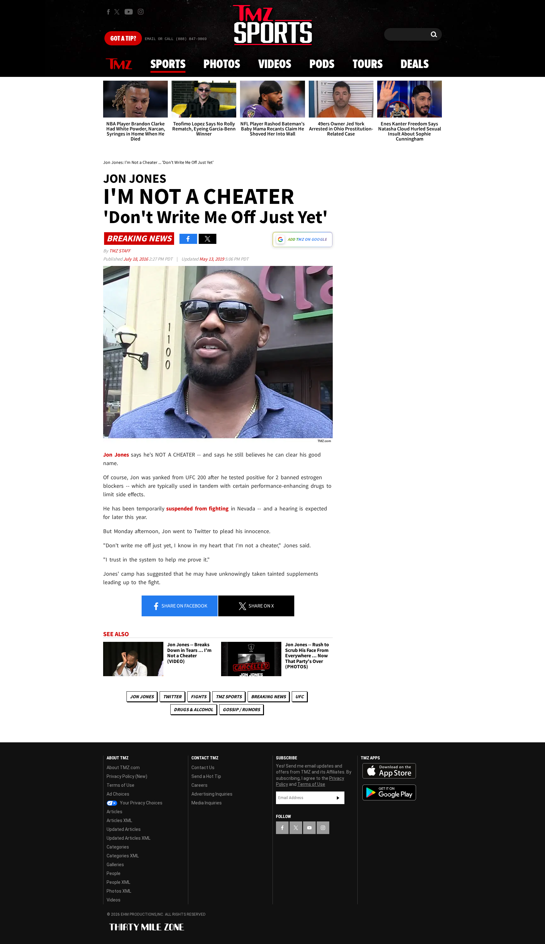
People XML (118, 882)
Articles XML (119, 820)
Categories (118, 846)
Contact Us (202, 767)
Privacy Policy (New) (127, 776)
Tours (368, 64)
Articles (114, 811)
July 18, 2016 (136, 259)
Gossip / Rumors (241, 709)
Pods (321, 64)
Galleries (115, 864)
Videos (274, 64)
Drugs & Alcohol (193, 709)
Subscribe (338, 797)
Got (123, 39)
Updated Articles (124, 829)
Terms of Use (120, 785)
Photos (221, 64)
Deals (415, 64)
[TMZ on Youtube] (128, 12)
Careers (199, 785)
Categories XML (123, 855)
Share (184, 605)
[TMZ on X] (118, 11)
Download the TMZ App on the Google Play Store (389, 793)
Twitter (172, 696)
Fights (198, 696)
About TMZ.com (123, 767)
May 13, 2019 (212, 259)
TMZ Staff (119, 251)
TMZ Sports (229, 696)
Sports (167, 64)
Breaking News (268, 696)
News (119, 64)
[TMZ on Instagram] (140, 11)
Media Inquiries (206, 802)
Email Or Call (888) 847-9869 (176, 39)
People (113, 873)
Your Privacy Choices (140, 802)
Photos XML (119, 891)
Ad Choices (118, 794)
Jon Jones (142, 696)
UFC (299, 696)
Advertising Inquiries (211, 794)
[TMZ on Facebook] (108, 11)
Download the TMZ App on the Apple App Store (389, 771)
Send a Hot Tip (206, 776)
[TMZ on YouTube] (309, 827)
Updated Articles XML (128, 838)
